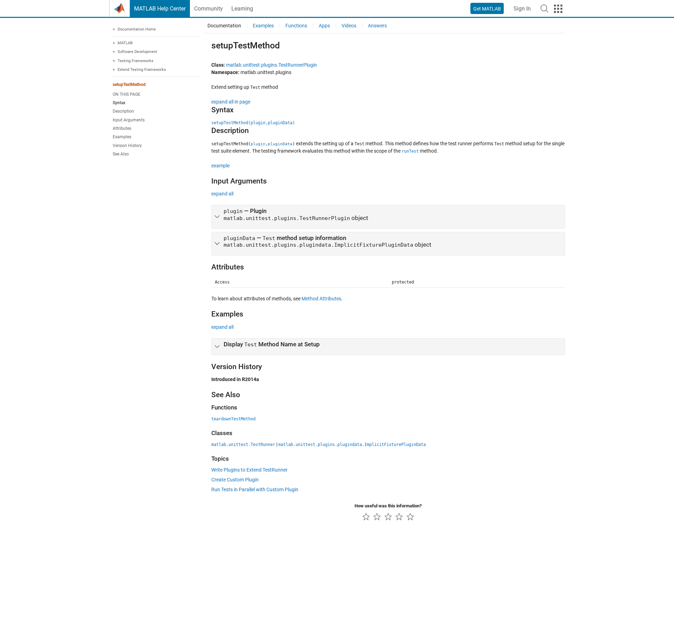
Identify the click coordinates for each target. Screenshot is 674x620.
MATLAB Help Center (160, 8)
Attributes (122, 128)
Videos (349, 25)
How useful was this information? (388, 505)
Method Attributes (321, 298)
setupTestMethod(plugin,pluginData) (253, 122)
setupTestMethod (129, 84)
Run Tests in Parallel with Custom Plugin (254, 489)
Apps (324, 25)
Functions (296, 25)
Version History (127, 145)
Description (123, 111)
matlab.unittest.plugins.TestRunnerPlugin (271, 65)
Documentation (224, 25)
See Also (121, 154)
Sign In (522, 8)
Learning (242, 8)
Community (208, 8)
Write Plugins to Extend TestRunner (249, 470)
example (220, 165)
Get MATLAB (487, 9)
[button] (544, 8)
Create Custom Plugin (235, 479)
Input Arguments (129, 120)
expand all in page (230, 102)
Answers (377, 25)
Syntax (119, 102)
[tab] (388, 216)
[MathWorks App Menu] (558, 9)
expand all (222, 193)
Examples (122, 136)
